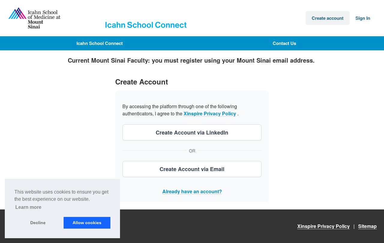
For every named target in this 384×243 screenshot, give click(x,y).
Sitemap (367, 226)
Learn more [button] (28, 207)
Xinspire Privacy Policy (210, 113)
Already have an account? (192, 191)
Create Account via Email (192, 169)
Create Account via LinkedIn (192, 132)
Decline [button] (38, 222)
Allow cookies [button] (87, 222)
